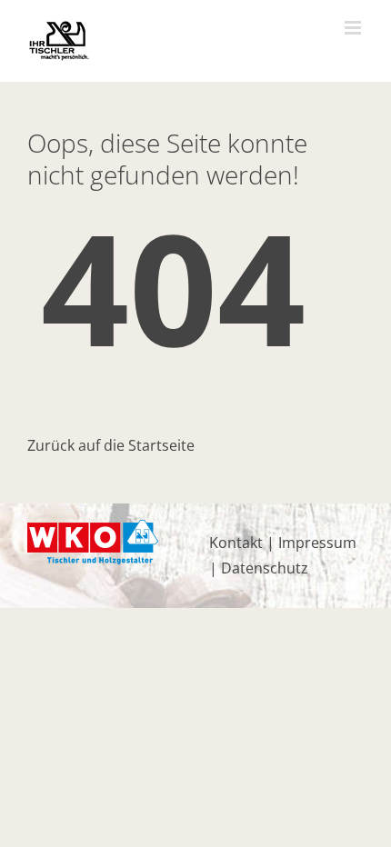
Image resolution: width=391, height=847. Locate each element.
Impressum (317, 543)
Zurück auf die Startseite (111, 445)
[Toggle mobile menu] (354, 27)
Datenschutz (264, 568)
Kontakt (236, 543)
